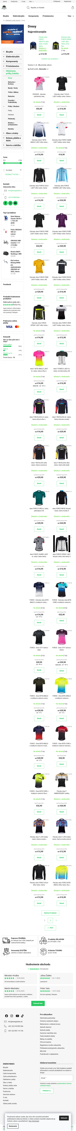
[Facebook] (5, 203)
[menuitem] (6, 16)
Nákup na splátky (46, 1039)
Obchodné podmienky (47, 1018)
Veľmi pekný (7, 344)
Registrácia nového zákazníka (50, 1045)
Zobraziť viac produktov (49, 59)
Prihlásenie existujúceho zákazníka (52, 1048)
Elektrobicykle (12, 56)
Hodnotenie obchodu (38, 964)
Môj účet (43, 1051)
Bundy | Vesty (13, 88)
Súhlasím (64, 1118)
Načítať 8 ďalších (50, 913)
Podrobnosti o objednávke (49, 1054)
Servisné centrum (9, 1094)
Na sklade (13, 170)
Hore (51, 928)
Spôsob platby (45, 1030)
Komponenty (12, 61)
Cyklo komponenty (9, 1073)
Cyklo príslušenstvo (10, 1076)
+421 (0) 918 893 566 (15, 1026)
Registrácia (67, 1)
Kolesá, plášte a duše (13, 139)
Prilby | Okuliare (13, 106)
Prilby (10, 111)
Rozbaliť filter (11, 174)
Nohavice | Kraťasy (11, 83)
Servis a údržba (13, 145)
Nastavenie (13, 1126)
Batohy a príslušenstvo (13, 124)
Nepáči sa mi (7, 353)
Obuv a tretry (12, 133)
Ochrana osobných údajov (49, 1021)
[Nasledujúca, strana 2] (50, 920)
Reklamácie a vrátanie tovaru (50, 1024)
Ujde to (5, 349)
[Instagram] (10, 203)
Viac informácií (33, 1121)
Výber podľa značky (10, 1103)
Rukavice (11, 96)
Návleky (11, 129)
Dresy (10, 78)
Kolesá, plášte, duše (10, 1085)
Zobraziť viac (38, 1003)
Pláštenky (11, 119)
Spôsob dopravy (45, 1027)
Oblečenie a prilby (9, 1079)
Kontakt (6, 1100)
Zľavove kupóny (45, 1042)
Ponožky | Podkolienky (12, 101)
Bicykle (9, 52)
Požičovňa (14, 1)
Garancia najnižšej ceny (48, 1033)
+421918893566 (14, 197)
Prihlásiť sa (47, 1091)
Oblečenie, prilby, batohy (12, 72)
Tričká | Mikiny (13, 92)
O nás (23, 1)
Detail (39, 115)
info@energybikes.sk (15, 1022)
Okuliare (11, 115)
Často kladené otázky (47, 1036)
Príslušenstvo (12, 66)
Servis (5, 1)
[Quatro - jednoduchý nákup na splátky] (12, 34)
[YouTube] (15, 203)
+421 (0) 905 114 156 (15, 1031)
